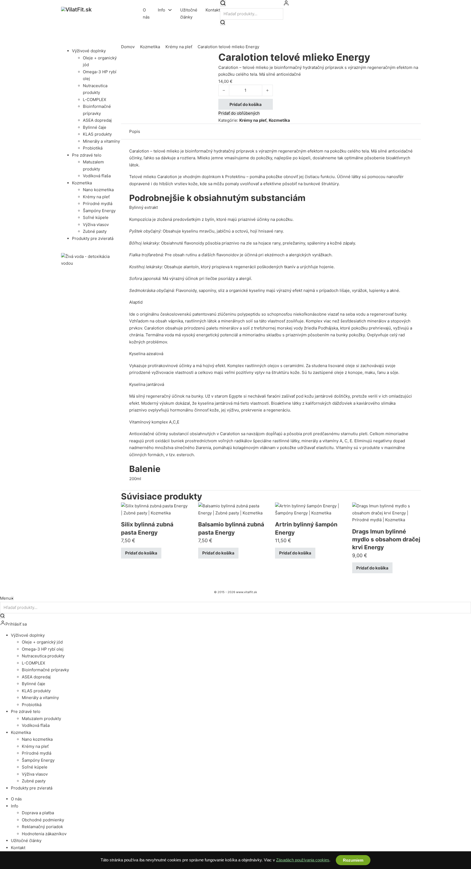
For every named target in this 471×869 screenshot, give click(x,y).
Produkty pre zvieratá (92, 238)
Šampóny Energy (99, 210)
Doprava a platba (38, 812)
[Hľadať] (223, 3)
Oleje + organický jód (42, 642)
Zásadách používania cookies (302, 860)
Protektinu (235, 176)
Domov (128, 46)
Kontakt (213, 10)
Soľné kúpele (95, 217)
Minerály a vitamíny (101, 141)
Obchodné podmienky (43, 819)
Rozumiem (353, 860)
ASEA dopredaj (97, 120)
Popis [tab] (134, 131)
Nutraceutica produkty (43, 655)
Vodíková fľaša (97, 175)
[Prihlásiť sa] (286, 4)
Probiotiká (92, 148)
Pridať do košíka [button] (141, 553)
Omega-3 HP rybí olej (43, 649)
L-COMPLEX (94, 99)
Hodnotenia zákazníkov (44, 833)
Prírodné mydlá (97, 203)
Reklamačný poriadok (42, 826)
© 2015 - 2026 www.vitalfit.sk (235, 592)
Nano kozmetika (98, 189)
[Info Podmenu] (170, 10)
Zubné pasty (95, 231)
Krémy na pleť (96, 196)
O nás (146, 13)
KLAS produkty (97, 134)
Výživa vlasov (96, 224)
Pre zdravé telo (86, 155)
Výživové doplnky (89, 50)
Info (161, 10)
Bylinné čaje (94, 127)
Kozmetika (82, 182)
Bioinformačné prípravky (45, 669)
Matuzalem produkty (41, 718)
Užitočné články (188, 13)
